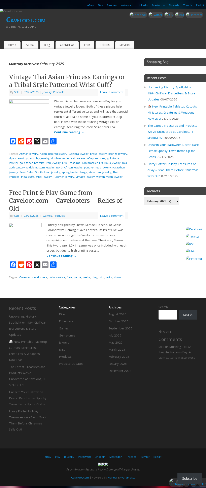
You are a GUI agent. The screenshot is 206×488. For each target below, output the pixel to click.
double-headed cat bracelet (68, 158)
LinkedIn (143, 5)
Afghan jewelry (28, 154)
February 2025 (119, 356)
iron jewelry (53, 163)
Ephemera (66, 321)
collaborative (57, 277)
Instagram (127, 5)
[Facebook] (138, 15)
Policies (105, 45)
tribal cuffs (27, 177)
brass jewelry (98, 154)
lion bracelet (90, 163)
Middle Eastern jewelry (40, 167)
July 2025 (115, 335)
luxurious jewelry (110, 163)
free (69, 277)
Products (58, 92)
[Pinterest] (194, 15)
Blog (47, 45)
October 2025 (118, 321)
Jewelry (47, 92)
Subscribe (189, 478)
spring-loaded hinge (74, 172)
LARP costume (71, 163)
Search (163, 307)
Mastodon (158, 5)
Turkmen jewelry (63, 177)
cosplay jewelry (39, 158)
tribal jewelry (44, 177)
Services (124, 45)
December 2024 (120, 371)
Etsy (100, 5)
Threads (174, 5)
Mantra (112, 477)
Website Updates (71, 364)
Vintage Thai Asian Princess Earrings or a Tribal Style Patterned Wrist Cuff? (67, 81)
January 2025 (118, 364)
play (94, 277)
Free (87, 45)
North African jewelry (69, 167)
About (30, 45)
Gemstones (67, 335)
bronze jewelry (117, 154)
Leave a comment (111, 92)
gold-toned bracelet (32, 163)
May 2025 (116, 342)
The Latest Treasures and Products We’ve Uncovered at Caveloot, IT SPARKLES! (172, 131)
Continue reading (69, 132)
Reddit (200, 5)
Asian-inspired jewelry (53, 154)
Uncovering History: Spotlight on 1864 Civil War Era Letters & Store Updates (171, 93)
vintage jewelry (85, 177)
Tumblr (187, 5)
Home (12, 45)
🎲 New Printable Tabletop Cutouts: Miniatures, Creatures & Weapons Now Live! (172, 112)
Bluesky (112, 5)
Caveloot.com (25, 20)
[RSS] (169, 15)
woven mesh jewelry (109, 177)
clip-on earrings (19, 158)
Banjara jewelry (79, 154)
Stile (17, 92)
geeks (86, 277)
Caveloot (25, 277)
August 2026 (117, 314)
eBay (90, 5)
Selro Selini (27, 172)
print (101, 277)
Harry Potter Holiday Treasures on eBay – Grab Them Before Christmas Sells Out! (173, 170)
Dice (62, 314)
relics (109, 277)
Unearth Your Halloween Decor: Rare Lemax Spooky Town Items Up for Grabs (173, 151)
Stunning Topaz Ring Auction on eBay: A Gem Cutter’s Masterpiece (177, 352)
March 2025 (117, 349)
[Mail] (179, 15)
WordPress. (127, 477)
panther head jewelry (97, 167)
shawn (118, 277)
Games (47, 215)
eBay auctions (96, 158)
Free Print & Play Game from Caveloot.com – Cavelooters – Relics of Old (65, 200)
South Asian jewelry (47, 172)
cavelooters (39, 277)
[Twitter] (155, 15)
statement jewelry (100, 172)
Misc (62, 349)
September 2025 (120, 328)
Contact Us (67, 45)
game (77, 277)
